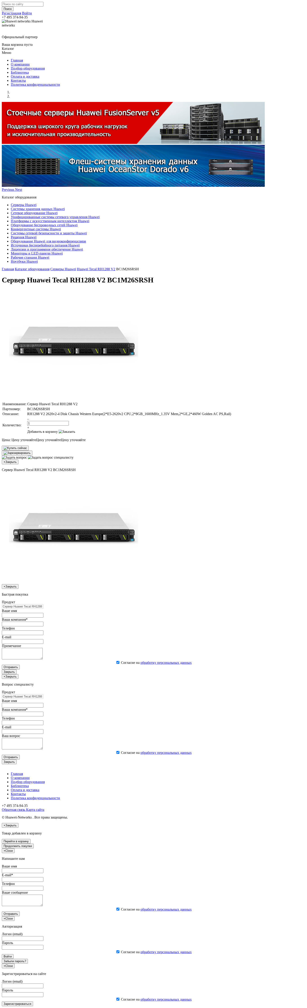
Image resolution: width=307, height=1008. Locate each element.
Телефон (8, 628)
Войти (27, 13)
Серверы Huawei (23, 205)
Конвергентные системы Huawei (36, 229)
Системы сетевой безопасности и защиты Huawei (49, 233)
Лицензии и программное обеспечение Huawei (47, 249)
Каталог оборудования (32, 269)
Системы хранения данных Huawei (38, 209)
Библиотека (20, 72)
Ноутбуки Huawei (24, 261)
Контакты (18, 80)
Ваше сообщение (15, 892)
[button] (8, 189)
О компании (20, 64)
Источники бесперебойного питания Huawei (45, 245)
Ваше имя (9, 611)
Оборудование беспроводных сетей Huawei (44, 225)
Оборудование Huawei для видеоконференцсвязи (48, 241)
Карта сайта (34, 810)
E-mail (6, 637)
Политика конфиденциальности (35, 84)
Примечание (11, 646)
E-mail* (7, 875)
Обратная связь (13, 810)
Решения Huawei (23, 237)
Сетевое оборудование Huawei (34, 213)
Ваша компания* (15, 619)
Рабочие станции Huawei (30, 257)
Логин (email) (12, 934)
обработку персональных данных (166, 663)
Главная (17, 60)
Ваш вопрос (11, 736)
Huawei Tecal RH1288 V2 (96, 269)
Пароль (7, 943)
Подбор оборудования (28, 68)
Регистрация (11, 13)
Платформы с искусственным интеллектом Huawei (50, 221)
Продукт (8, 602)
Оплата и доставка (25, 76)
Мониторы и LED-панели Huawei (37, 253)
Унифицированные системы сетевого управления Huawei (55, 217)
